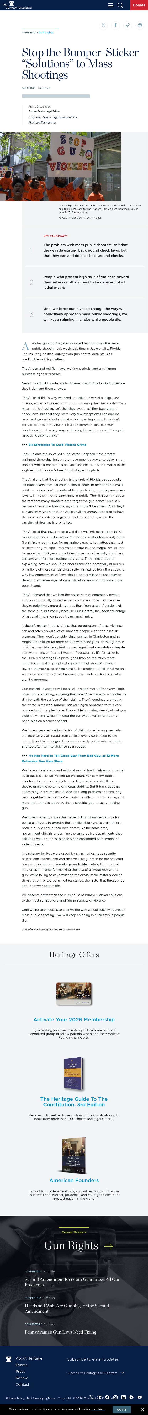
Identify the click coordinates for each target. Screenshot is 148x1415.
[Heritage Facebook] (107, 1398)
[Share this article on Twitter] (103, 26)
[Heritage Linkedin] (123, 1398)
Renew (22, 1378)
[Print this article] (139, 25)
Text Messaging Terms (41, 1398)
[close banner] (142, 1410)
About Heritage (29, 1358)
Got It (121, 1409)
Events (21, 1365)
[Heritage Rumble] (132, 1398)
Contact (22, 1384)
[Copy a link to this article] (127, 25)
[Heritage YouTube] (140, 1398)
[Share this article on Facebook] (115, 25)
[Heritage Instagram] (115, 1398)
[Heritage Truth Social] (99, 1398)
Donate (139, 5)
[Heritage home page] (9, 1359)
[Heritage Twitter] (91, 1398)
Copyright (64, 1398)
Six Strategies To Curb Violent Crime (58, 445)
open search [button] (120, 5)
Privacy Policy (15, 1398)
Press (20, 1371)
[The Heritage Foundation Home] (17, 5)
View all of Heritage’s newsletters (92, 1373)
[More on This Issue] (108, 1244)
